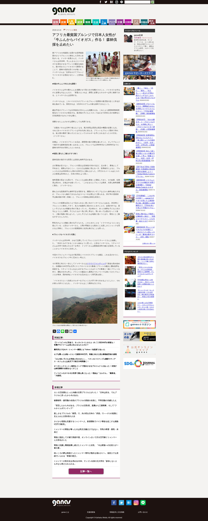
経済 (79, 22)
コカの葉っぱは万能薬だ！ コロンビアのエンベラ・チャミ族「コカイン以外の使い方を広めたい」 (145, 307)
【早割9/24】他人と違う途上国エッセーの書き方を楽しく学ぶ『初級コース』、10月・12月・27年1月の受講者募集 (145, 156)
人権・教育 (71, 22)
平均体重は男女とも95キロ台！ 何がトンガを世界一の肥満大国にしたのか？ (145, 283)
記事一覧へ (86, 471)
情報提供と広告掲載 (117, 512)
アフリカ (136, 22)
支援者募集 (91, 512)
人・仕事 (103, 22)
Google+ (111, 2)
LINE (143, 502)
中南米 (144, 22)
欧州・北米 (152, 22)
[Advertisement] (104, 488)
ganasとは (65, 512)
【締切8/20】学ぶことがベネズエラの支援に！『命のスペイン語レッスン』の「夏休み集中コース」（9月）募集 (145, 232)
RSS (121, 2)
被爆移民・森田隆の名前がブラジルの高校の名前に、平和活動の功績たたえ (85, 400)
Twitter (106, 2)
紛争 (55, 22)
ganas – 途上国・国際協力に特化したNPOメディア (64, 11)
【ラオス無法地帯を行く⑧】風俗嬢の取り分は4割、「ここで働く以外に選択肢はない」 (145, 260)
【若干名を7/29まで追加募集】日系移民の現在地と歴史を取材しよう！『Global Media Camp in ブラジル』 (145, 171)
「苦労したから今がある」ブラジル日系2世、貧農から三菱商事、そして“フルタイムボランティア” (145, 271)
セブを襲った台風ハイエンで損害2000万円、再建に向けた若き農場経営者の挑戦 (85, 354)
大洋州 (128, 22)
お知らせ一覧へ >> (148, 243)
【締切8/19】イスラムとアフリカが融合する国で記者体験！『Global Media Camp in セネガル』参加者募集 (145, 185)
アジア (112, 22)
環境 (87, 22)
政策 (63, 22)
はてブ (116, 2)
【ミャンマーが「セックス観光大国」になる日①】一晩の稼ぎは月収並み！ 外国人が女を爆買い (145, 294)
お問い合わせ (143, 512)
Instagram (135, 502)
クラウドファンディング (96, 263)
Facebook (113, 502)
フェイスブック (100, 2)
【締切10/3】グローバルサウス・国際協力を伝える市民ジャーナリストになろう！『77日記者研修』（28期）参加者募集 (145, 109)
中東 (120, 22)
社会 (95, 22)
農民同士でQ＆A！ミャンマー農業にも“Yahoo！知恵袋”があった (79, 349)
